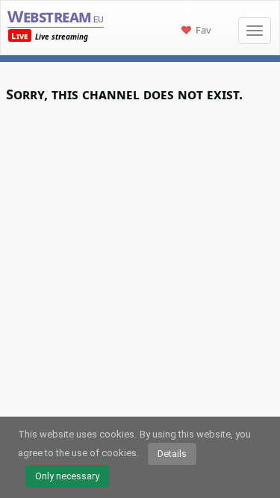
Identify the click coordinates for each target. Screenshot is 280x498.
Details (172, 453)
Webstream (55, 15)
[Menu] (254, 30)
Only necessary (67, 476)
